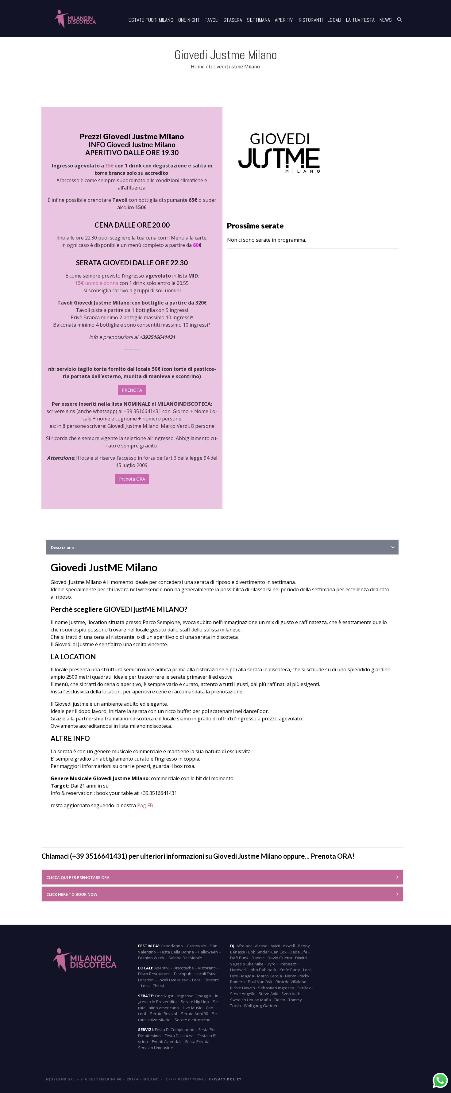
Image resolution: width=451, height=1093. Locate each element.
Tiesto (279, 1000)
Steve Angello (243, 993)
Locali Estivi (205, 973)
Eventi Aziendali (166, 1041)
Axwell (289, 946)
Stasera (232, 20)
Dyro (271, 964)
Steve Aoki (268, 993)
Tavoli (211, 20)
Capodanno (172, 946)
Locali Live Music (173, 980)
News (386, 20)
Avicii (275, 946)
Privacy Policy (225, 1079)
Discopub (182, 973)
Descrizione (62, 547)
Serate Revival (163, 1013)
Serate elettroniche (192, 1019)
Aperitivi (284, 20)
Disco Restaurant (154, 973)
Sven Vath (290, 993)
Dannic (258, 958)
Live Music (192, 1008)
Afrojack (244, 946)
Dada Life (298, 952)
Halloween (208, 952)
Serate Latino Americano (178, 1005)
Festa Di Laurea (179, 1035)
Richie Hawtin (242, 988)
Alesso (261, 946)
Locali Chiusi (152, 985)
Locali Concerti (205, 980)
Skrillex (304, 988)
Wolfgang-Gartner (261, 1005)
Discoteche (183, 968)
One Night (189, 20)
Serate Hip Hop (195, 1001)
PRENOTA (132, 390)
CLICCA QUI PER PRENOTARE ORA (78, 877)
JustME (105, 567)
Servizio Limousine (155, 1047)
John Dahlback (263, 969)
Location (146, 980)
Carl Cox (279, 952)
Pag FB (145, 805)
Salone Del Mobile (185, 958)
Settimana (258, 20)
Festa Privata (197, 1041)
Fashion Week (151, 958)
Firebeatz (287, 964)
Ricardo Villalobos (292, 981)
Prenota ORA (132, 479)
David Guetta (280, 958)
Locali (334, 20)
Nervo (290, 976)
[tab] (222, 547)
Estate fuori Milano (151, 20)
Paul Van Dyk (260, 981)
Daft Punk (239, 958)
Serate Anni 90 (194, 1013)
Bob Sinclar (258, 952)
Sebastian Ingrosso (276, 988)
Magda (247, 976)
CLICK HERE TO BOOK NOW (71, 894)
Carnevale (196, 946)
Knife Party (289, 969)
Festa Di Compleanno (175, 1029)
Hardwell (238, 969)
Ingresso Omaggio (194, 996)
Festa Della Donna (177, 952)
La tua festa (360, 20)
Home (198, 66)
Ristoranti (311, 20)
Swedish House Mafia (250, 1000)
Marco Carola (269, 976)
